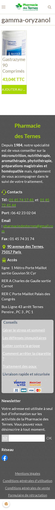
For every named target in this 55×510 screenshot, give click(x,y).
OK (49, 438)
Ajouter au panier (14, 89)
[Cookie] (6, 503)
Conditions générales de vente (27, 488)
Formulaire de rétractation (27, 495)
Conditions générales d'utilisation (27, 481)
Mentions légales (27, 473)
